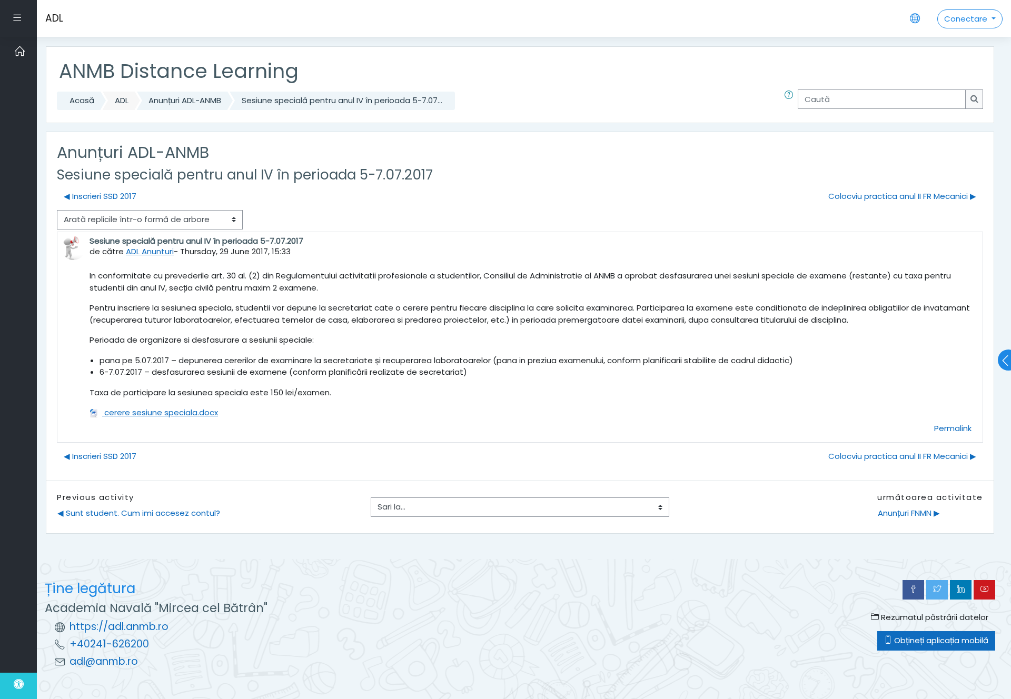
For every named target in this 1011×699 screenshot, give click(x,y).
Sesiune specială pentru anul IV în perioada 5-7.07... (342, 100)
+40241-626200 (109, 644)
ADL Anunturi (150, 251)
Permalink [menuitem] (953, 428)
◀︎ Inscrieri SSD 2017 (100, 196)
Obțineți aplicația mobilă (940, 640)
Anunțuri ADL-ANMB (184, 100)
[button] (791, 100)
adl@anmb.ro (104, 661)
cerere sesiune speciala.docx (160, 412)
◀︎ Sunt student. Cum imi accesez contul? (138, 512)
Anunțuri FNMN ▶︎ (909, 512)
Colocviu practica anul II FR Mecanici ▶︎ (902, 196)
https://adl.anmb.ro (119, 627)
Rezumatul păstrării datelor (933, 617)
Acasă (82, 100)
